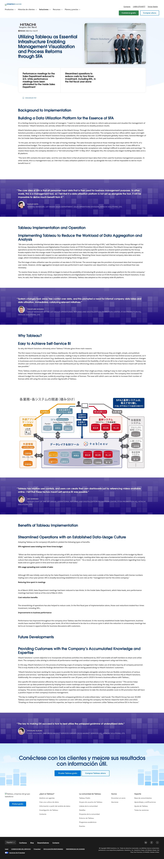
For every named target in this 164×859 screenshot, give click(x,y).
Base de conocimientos (143, 798)
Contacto (127, 7)
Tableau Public (84, 798)
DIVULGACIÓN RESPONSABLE (53, 849)
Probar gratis (17, 804)
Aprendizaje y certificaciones (145, 802)
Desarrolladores (43, 843)
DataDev (82, 810)
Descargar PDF (30, 98)
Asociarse (114, 802)
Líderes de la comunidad (88, 806)
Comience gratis (129, 13)
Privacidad (37, 849)
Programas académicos (87, 822)
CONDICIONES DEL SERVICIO (21, 849)
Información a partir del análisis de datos (54, 806)
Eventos (82, 826)
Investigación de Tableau (48, 810)
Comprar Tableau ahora (95, 773)
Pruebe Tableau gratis (67, 773)
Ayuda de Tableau (141, 806)
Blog (32, 843)
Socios (114, 794)
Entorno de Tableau (86, 818)
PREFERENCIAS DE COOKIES (75, 849)
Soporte (137, 794)
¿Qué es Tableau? (46, 794)
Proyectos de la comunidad (89, 814)
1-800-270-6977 (139, 7)
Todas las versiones (141, 810)
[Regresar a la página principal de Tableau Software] (13, 3)
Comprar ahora (149, 13)
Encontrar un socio (118, 798)
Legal (6, 849)
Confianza (23, 843)
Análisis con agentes (46, 798)
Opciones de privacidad (17, 853)
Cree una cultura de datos (49, 802)
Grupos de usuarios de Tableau (90, 802)
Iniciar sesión (153, 7)
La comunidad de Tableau (90, 794)
